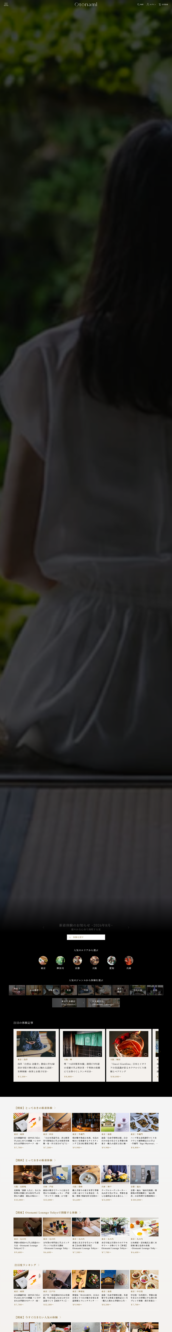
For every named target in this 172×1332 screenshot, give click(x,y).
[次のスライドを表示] (129, 929)
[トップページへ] (86, 4)
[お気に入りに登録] (53, 1054)
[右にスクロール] (160, 1051)
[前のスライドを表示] (43, 929)
